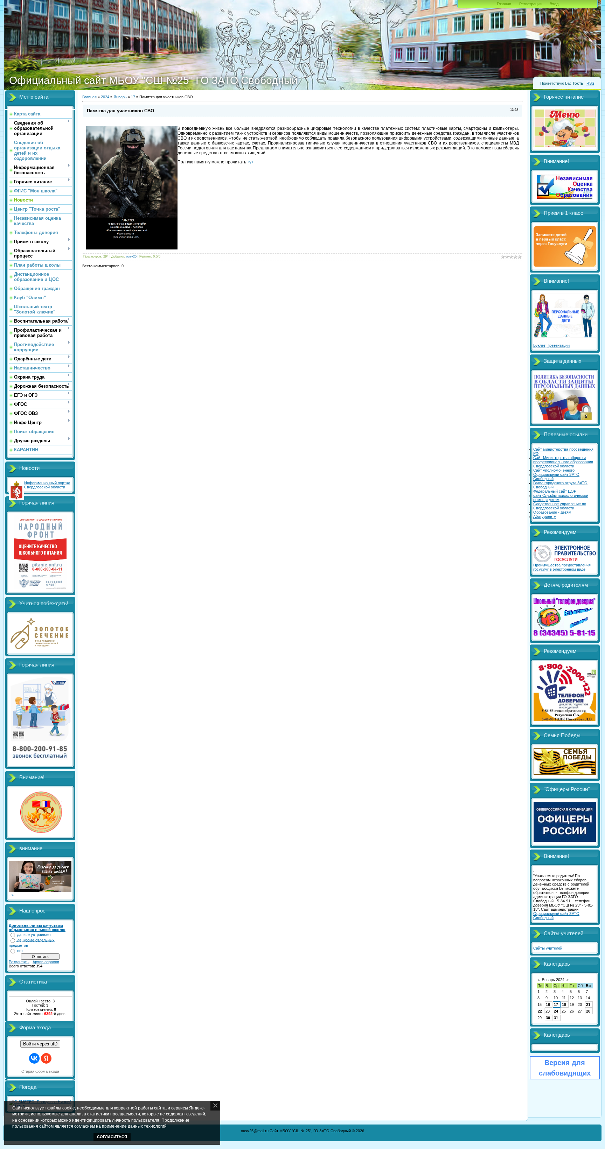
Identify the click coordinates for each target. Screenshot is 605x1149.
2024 (105, 97)
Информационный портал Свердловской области (47, 485)
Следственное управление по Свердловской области (559, 506)
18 (564, 1004)
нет (20, 951)
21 (588, 1004)
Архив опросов (46, 962)
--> (11, 895)
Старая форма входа (40, 1071)
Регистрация (530, 4)
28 (588, 1011)
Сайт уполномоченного (554, 470)
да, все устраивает (34, 934)
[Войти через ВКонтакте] (34, 1058)
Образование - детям (552, 512)
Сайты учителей (547, 948)
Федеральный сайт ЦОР (554, 491)
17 (133, 97)
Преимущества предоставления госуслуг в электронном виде (562, 567)
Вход (554, 4)
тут (250, 162)
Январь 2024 (553, 980)
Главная (504, 4)
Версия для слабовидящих (565, 1068)
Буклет (539, 345)
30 (548, 1018)
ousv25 (131, 256)
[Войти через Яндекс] (46, 1058)
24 (556, 1011)
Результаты (19, 962)
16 (548, 1004)
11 (564, 998)
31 (556, 1018)
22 (540, 1011)
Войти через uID (40, 1043)
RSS (590, 83)
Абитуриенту (544, 516)
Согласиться (112, 1137)
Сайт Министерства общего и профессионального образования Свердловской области (563, 462)
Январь (120, 97)
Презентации (558, 345)
